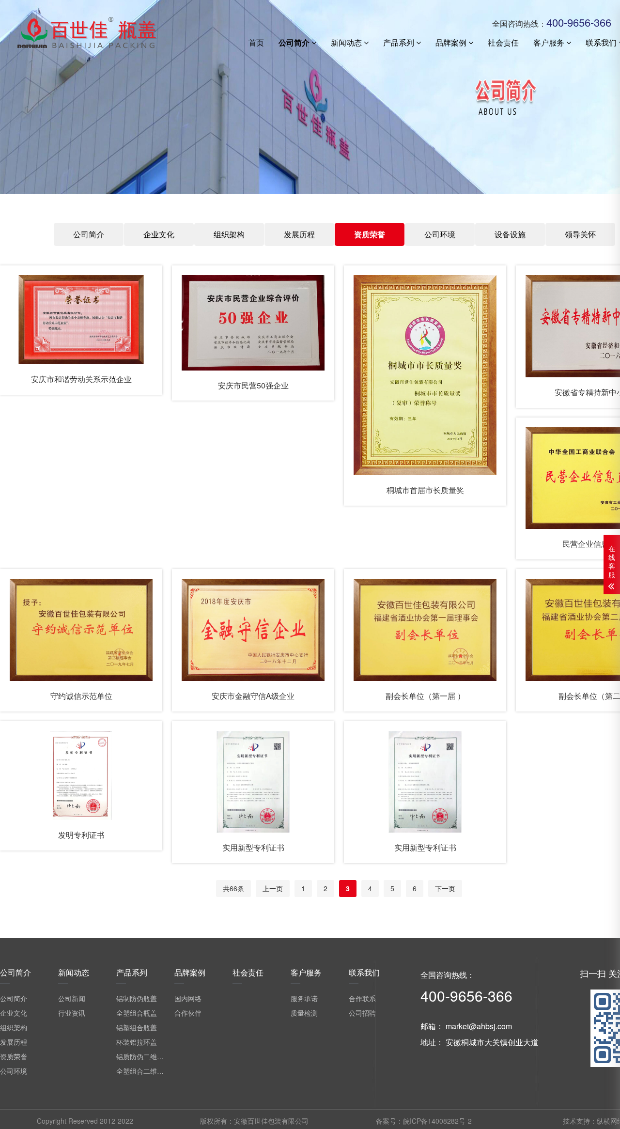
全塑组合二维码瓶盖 (146, 1071)
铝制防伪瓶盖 (136, 998)
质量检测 (304, 1013)
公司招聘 (362, 1013)
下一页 (445, 888)
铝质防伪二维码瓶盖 (146, 1056)
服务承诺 (304, 998)
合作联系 (362, 998)
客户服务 (549, 42)
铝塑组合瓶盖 (136, 1027)
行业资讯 (71, 1013)
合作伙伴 (188, 1013)
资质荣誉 (369, 234)
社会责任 (503, 42)
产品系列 (399, 42)
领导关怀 (580, 234)
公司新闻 (71, 998)
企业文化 (158, 234)
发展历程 (299, 234)
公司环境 (439, 234)
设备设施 (510, 234)
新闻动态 (347, 42)
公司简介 (295, 42)
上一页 (273, 888)
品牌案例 (451, 42)
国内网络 (188, 998)
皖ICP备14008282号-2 (437, 1121)
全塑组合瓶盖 (136, 1013)
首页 (256, 42)
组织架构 (229, 234)
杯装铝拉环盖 (136, 1042)
